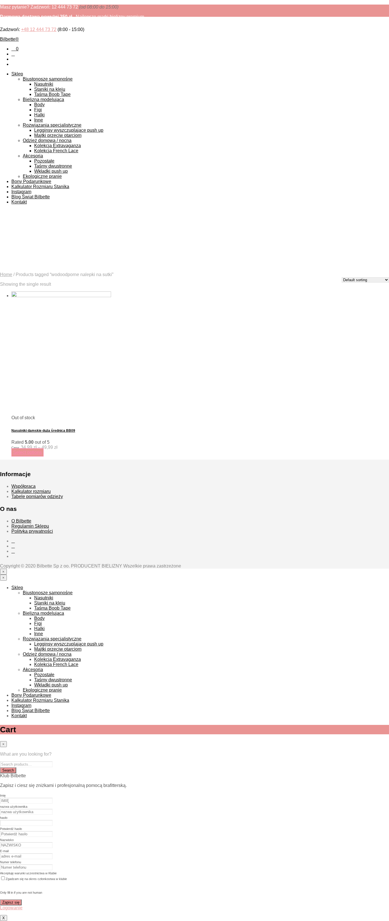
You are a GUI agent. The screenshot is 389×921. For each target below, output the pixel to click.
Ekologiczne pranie (42, 176)
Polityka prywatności (32, 531)
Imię (3, 795)
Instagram (21, 191)
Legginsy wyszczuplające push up (68, 130)
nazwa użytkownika (13, 806)
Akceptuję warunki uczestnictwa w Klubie (28, 873)
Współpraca (23, 486)
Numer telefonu (10, 862)
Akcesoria (33, 155)
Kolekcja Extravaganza (57, 145)
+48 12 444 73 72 (38, 29)
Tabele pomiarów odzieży (37, 496)
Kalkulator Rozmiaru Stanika (40, 186)
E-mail (4, 851)
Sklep (17, 73)
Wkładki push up (51, 171)
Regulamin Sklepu (30, 526)
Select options (27, 452)
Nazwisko (7, 840)
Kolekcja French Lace (56, 150)
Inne (38, 120)
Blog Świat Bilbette (30, 196)
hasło (3, 817)
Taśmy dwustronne (53, 166)
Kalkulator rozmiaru (31, 491)
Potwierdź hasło (11, 828)
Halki (39, 114)
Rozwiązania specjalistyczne (52, 125)
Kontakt (19, 202)
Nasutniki (43, 84)
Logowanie (11, 907)
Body (39, 104)
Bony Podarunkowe (31, 181)
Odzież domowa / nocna (47, 140)
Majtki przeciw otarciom (57, 135)
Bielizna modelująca (43, 99)
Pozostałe (44, 161)
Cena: (15, 447)
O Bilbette (21, 521)
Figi (38, 109)
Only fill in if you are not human (21, 892)
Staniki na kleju (49, 89)
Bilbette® (9, 39)
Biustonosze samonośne (48, 79)
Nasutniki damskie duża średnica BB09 (43, 431)
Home (6, 274)
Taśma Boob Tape (52, 94)
